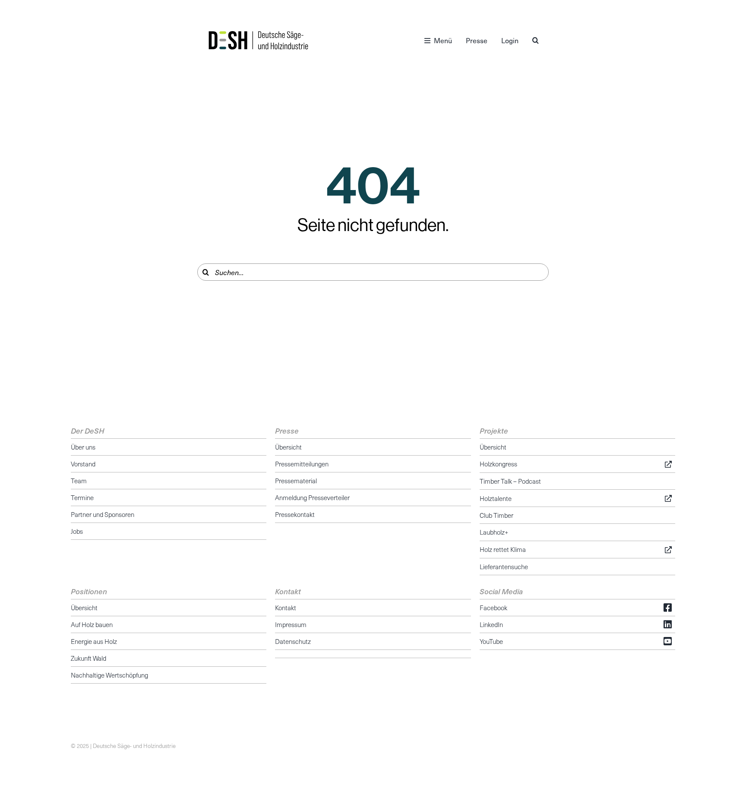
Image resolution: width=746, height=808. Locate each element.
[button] (535, 40)
